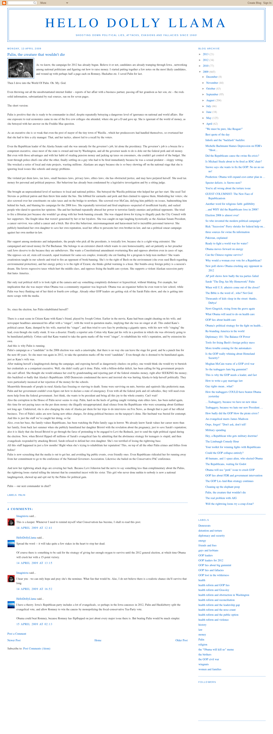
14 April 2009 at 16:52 (34, 589)
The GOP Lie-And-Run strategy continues (229, 481)
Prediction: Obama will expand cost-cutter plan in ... (235, 177)
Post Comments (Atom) (36, 648)
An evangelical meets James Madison (226, 419)
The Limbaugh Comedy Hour (222, 441)
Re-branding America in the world (224, 331)
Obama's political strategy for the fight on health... (234, 325)
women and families (209, 669)
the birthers (204, 654)
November (212, 83)
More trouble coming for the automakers (228, 348)
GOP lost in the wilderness (213, 575)
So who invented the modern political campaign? (233, 221)
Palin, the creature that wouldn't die (225, 492)
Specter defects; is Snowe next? (223, 182)
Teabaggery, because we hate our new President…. (234, 407)
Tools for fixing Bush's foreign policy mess (230, 342)
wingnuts (203, 664)
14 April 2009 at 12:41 (34, 528)
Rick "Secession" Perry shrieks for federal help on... (235, 226)
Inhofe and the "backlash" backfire (225, 140)
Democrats (204, 525)
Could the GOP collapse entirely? (224, 453)
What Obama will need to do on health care (230, 314)
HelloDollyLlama (26, 537)
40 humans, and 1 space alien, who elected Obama (234, 458)
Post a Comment (16, 633)
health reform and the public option (218, 614)
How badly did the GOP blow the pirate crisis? (232, 413)
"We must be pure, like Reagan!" (224, 129)
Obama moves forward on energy (224, 249)
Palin (22, 495)
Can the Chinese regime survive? (224, 255)
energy (202, 540)
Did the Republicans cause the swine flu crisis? (232, 155)
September (212, 94)
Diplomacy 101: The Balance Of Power (227, 337)
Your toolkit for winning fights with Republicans (233, 447)
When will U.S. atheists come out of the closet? (232, 287)
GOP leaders (205, 555)
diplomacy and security (211, 535)
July (209, 106)
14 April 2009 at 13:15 (34, 563)
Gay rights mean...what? (219, 386)
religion (202, 644)
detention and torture (210, 530)
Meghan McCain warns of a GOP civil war (229, 364)
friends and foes (207, 545)
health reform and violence (213, 619)
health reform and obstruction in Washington (223, 595)
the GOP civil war (208, 659)
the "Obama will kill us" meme (216, 649)
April (209, 123)
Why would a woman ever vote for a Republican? (233, 260)
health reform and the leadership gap (219, 605)
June (209, 112)
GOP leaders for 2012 (210, 560)
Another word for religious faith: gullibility (230, 204)
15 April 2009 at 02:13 (34, 624)
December (212, 77)
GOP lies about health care (220, 320)
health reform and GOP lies (214, 585)
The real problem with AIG (221, 498)
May (209, 118)
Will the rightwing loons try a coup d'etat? (229, 504)
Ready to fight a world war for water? (226, 243)
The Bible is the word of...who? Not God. (229, 293)
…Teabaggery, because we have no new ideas (231, 402)
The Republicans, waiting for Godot (225, 464)
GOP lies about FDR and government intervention (233, 475)
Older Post (181, 640)
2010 (206, 66)
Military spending (215, 430)
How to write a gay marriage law (224, 380)
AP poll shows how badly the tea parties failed (232, 276)
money (202, 634)
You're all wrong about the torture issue (228, 188)
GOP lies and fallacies (211, 570)
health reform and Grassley (213, 590)
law (200, 629)
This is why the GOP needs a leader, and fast (231, 375)
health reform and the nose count (217, 610)
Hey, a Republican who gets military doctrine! (231, 436)
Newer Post (14, 640)
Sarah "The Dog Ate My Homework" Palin (230, 281)
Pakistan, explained (216, 238)
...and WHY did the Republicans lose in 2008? (231, 209)
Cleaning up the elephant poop (222, 487)
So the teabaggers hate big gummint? (226, 369)
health (201, 580)
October (211, 88)
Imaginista (22, 516)
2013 (206, 54)
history (202, 624)
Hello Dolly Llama (136, 22)
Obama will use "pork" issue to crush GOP (230, 470)
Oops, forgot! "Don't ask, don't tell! (225, 424)
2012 (206, 60)
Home (98, 640)
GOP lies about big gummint (214, 565)
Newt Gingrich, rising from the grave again (230, 308)
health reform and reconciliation (216, 600)
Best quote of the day (217, 134)
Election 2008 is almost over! (222, 215)
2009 (206, 72)
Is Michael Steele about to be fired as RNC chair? (233, 161)
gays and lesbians (208, 550)
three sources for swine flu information (227, 232)
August (210, 100)
